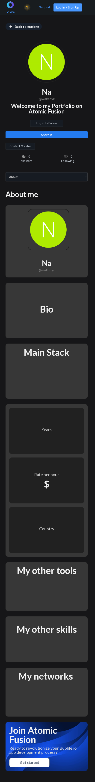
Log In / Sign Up (67, 7)
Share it (46, 135)
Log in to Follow (46, 123)
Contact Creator (20, 146)
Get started (29, 762)
